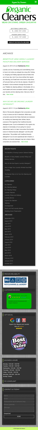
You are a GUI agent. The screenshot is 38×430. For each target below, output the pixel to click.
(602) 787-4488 (20, 37)
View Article (9, 94)
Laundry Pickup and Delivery (13, 195)
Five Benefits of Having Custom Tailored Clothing (19, 152)
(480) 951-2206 (20, 31)
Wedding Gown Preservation (13, 211)
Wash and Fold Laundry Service (14, 208)
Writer (27, 66)
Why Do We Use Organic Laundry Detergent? (18, 163)
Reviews (21, 326)
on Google (23, 297)
